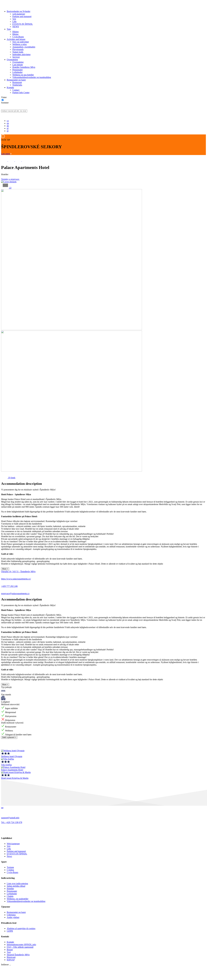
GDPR (10, 931)
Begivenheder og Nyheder (18, 11)
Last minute (17, 64)
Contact (15, 90)
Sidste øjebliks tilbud (16, 886)
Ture (9, 29)
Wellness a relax (19, 44)
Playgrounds (18, 49)
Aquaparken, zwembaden (23, 47)
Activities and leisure (16, 39)
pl (7, 128)
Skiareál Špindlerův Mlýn (18, 954)
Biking (15, 34)
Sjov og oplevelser (20, 42)
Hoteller (10, 888)
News (9, 856)
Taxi (9, 952)
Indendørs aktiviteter (21, 54)
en (8, 123)
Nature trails (17, 52)
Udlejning (11, 915)
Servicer (16, 57)
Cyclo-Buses (18, 37)
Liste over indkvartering (17, 883)
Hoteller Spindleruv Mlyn (23, 67)
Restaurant (17, 82)
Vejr (14, 19)
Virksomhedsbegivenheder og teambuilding (31, 77)
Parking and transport (21, 16)
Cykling (10, 870)
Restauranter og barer (16, 80)
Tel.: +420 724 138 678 (11, 822)
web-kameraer (18, 14)
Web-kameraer (13, 843)
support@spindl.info (10, 817)
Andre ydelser (13, 917)
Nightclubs (17, 85)
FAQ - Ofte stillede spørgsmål (20, 947)
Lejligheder (17, 72)
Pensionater (17, 69)
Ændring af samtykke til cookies (21, 928)
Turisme (10, 867)
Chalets (10, 896)
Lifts (14, 21)
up (2, 807)
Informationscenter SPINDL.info (21, 944)
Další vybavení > (9, 737)
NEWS (15, 26)
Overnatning (12, 59)
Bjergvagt (11, 957)
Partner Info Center (20, 92)
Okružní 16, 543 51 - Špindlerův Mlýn (18, 571)
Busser (10, 949)
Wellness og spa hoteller (23, 75)
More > (5, 569)
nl (7, 131)
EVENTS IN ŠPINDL (22, 24)
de (8, 126)
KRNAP (11, 960)
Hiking (15, 31)
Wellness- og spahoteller (17, 899)
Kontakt (10, 87)
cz (8, 121)
